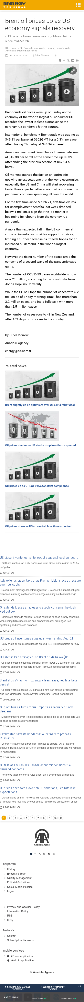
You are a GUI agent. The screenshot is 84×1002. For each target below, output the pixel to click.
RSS (10, 915)
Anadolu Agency (43, 972)
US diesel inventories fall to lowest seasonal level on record (39, 558)
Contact (11, 936)
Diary (10, 920)
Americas (11, 50)
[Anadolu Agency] (42, 837)
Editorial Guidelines (18, 882)
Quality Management (19, 878)
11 (61, 818)
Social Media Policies (20, 887)
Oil (21, 48)
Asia (67, 48)
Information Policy (18, 911)
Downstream (31, 48)
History (11, 869)
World (42, 48)
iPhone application (22, 956)
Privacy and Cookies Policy (23, 907)
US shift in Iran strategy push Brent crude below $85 (34, 657)
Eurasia (60, 48)
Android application (22, 960)
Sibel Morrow (42, 55)
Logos (10, 891)
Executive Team (16, 873)
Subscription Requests (20, 940)
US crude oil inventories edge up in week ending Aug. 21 (36, 638)
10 (55, 818)
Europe (50, 48)
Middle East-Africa (27, 50)
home (14, 48)
